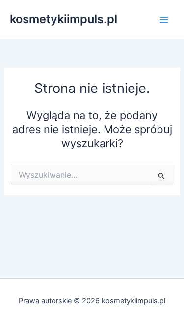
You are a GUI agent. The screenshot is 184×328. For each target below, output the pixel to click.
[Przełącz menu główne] (164, 19)
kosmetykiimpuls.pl (63, 19)
